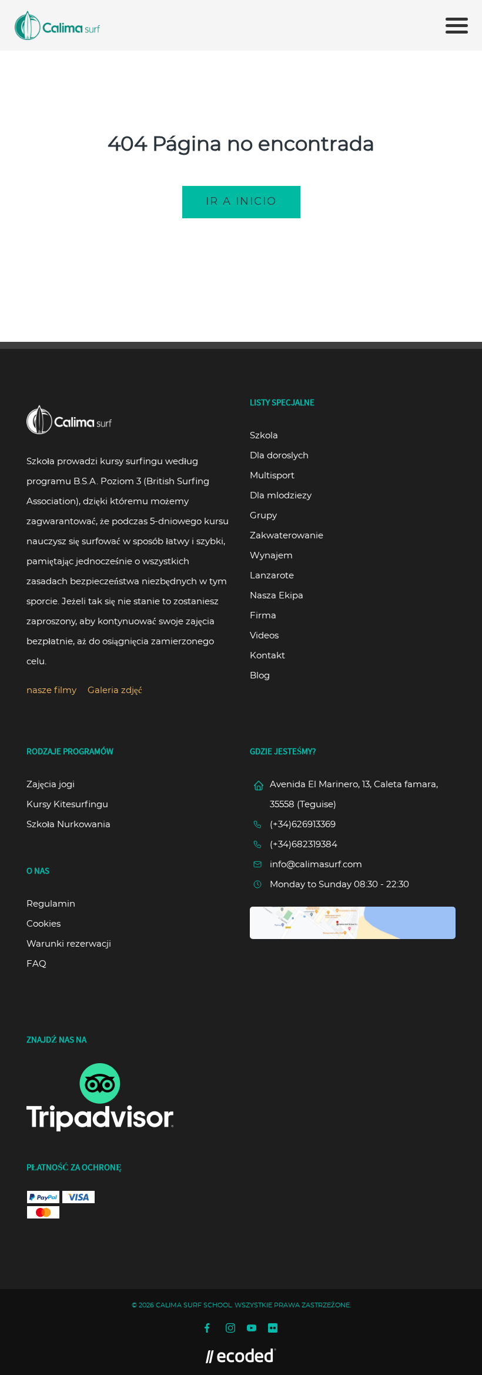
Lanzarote (272, 575)
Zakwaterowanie (286, 535)
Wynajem (271, 555)
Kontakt (267, 655)
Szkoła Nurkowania (68, 824)
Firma (263, 615)
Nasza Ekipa (276, 595)
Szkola (264, 435)
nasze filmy (51, 690)
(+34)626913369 (303, 824)
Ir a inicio (241, 202)
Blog (260, 675)
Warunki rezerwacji (68, 944)
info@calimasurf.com (316, 864)
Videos (264, 635)
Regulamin (50, 904)
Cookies (43, 924)
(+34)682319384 (303, 844)
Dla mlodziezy (281, 495)
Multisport (272, 475)
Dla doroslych (279, 455)
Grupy (263, 515)
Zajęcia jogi (50, 784)
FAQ (36, 964)
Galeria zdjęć (115, 690)
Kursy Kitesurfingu (67, 804)
